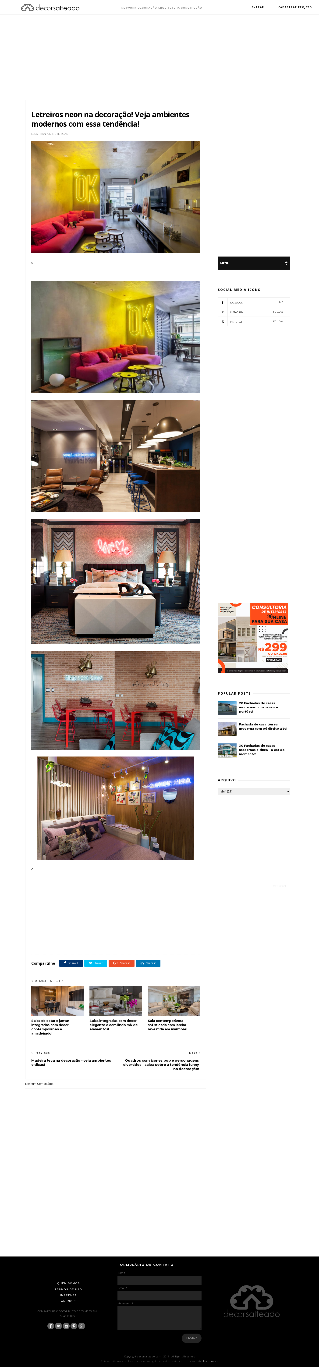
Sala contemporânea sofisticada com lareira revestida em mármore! (167, 1025)
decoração (63, 944)
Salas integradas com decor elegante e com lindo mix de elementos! (113, 1025)
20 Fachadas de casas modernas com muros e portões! (258, 707)
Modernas (77, 944)
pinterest (256, 321)
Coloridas (48, 944)
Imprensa (68, 1295)
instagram (256, 312)
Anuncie (68, 1301)
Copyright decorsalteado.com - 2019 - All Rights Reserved (159, 1356)
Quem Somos (68, 1283)
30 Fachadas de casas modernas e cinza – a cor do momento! (261, 750)
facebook (256, 302)
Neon (90, 944)
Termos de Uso (68, 1289)
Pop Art (101, 944)
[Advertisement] (159, 58)
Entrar (258, 7)
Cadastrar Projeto (295, 7)
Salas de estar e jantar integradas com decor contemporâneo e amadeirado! (50, 1027)
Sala (112, 944)
